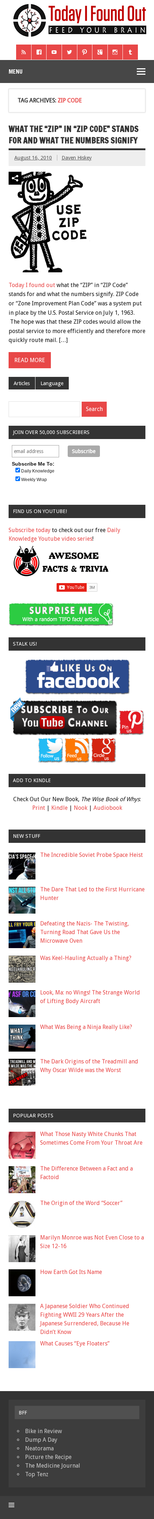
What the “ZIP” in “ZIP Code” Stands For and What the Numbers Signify (74, 134)
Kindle (59, 807)
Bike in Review (43, 1431)
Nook (80, 807)
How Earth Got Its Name (71, 1272)
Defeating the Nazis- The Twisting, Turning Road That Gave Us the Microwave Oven (84, 932)
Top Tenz (36, 1474)
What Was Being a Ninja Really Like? (86, 1027)
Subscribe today (29, 530)
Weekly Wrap (34, 479)
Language (51, 383)
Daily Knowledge (37, 471)
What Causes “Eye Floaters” (75, 1343)
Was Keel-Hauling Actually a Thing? (85, 958)
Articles (22, 383)
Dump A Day (41, 1439)
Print (38, 807)
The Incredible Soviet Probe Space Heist (91, 854)
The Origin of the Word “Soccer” (81, 1203)
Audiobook (107, 807)
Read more (29, 360)
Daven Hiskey (77, 158)
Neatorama (39, 1448)
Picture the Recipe (48, 1457)
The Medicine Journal (52, 1465)
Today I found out (32, 285)
